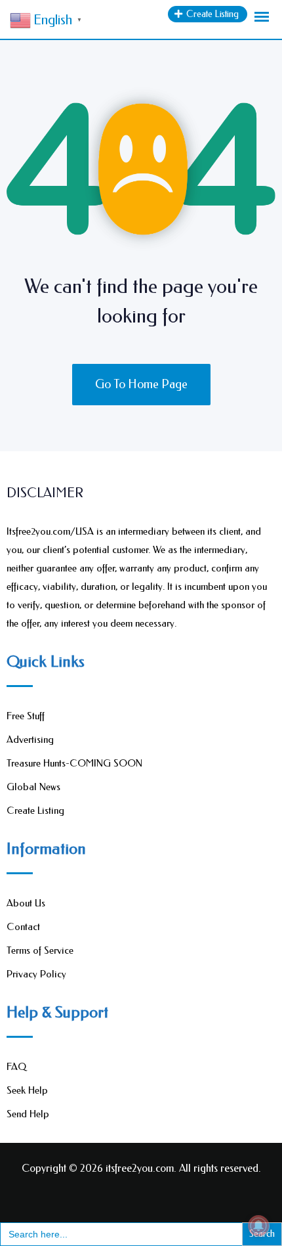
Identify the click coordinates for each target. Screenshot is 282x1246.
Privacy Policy (36, 974)
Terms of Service (40, 950)
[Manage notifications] (258, 1225)
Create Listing (35, 810)
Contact (23, 927)
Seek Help (27, 1090)
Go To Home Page (141, 384)
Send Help (28, 1114)
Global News (33, 787)
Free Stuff (26, 716)
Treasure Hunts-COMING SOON (74, 763)
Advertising (30, 739)
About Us (26, 903)
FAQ (16, 1067)
